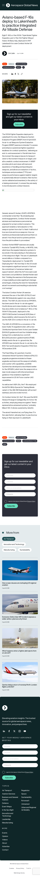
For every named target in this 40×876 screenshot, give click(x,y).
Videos (5, 839)
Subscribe (19, 124)
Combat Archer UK (8, 67)
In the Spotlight (8, 810)
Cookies (11, 868)
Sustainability (26, 797)
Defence (11, 64)
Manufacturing (7, 822)
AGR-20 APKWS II (21, 64)
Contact (5, 850)
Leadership (6, 819)
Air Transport (7, 790)
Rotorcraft (25, 800)
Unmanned (25, 804)
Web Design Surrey (19, 873)
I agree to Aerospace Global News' (21, 501)
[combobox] (20, 494)
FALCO (18, 67)
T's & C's (28, 868)
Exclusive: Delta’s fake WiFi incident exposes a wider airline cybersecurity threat (19, 618)
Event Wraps (7, 806)
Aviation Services (8, 794)
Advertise (5, 846)
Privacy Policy (31, 501)
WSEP (4, 444)
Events (4, 833)
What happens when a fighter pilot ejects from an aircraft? (19, 652)
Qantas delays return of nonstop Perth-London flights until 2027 (19, 686)
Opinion (5, 836)
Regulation (25, 790)
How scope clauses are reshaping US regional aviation (19, 584)
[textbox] (17, 494)
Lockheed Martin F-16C (29, 441)
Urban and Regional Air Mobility (28, 808)
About (4, 843)
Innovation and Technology (7, 814)
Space (23, 794)
